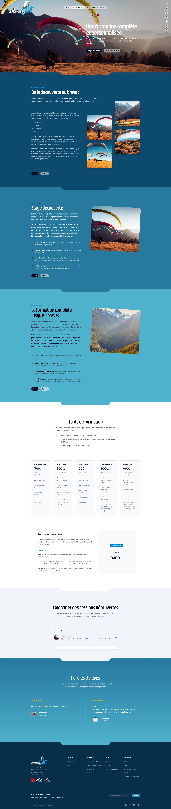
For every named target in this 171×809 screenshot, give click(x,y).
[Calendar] (166, 30)
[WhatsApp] (166, 8)
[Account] (166, 17)
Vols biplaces (72, 762)
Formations (77, 7)
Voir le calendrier (85, 648)
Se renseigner (116, 545)
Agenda (44, 173)
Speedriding (90, 769)
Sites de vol (127, 773)
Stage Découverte (94, 51)
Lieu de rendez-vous (130, 769)
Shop (86, 7)
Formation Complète (112, 51)
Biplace (68, 7)
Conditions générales (111, 769)
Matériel (107, 765)
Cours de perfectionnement (95, 765)
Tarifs (35, 173)
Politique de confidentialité (131, 776)
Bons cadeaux (72, 765)
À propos (95, 7)
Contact (102, 7)
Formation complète (92, 762)
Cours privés (90, 773)
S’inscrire (136, 796)
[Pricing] (166, 25)
